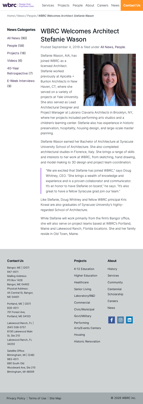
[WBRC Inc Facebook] (111, 319)
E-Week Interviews (21, 81)
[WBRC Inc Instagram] (120, 319)
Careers (102, 5)
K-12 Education (84, 269)
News (115, 5)
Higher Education (85, 275)
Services (48, 5)
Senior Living (82, 289)
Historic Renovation (87, 341)
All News (106, 47)
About (89, 5)
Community (115, 282)
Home (11, 15)
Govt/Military (82, 316)
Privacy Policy (16, 398)
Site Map (55, 398)
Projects (63, 5)
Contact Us (131, 5)
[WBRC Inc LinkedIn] (129, 319)
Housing (79, 334)
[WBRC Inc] (18, 5)
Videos (12, 60)
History (112, 269)
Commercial (82, 302)
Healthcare (81, 282)
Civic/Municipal (84, 309)
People (78, 5)
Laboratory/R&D (84, 295)
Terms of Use (37, 398)
